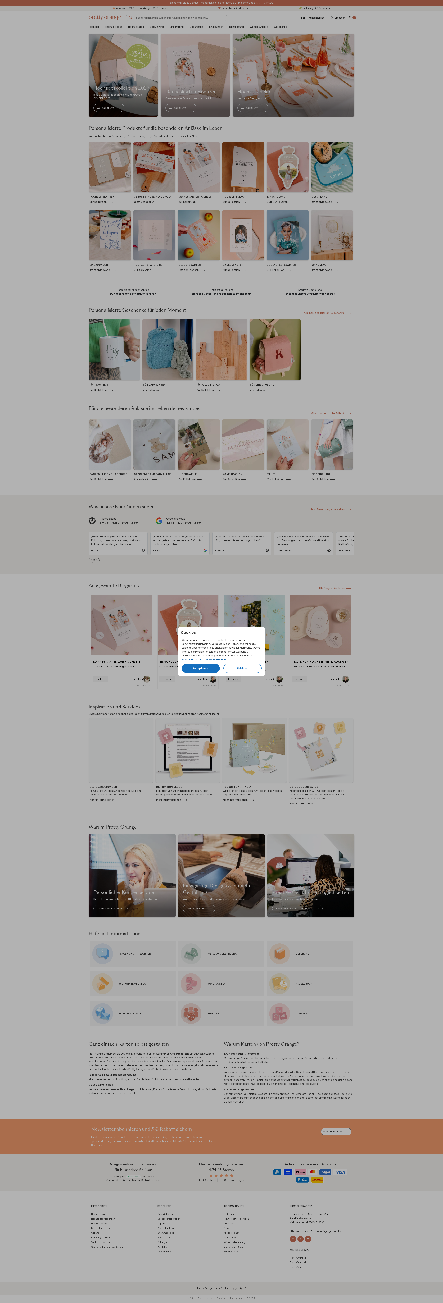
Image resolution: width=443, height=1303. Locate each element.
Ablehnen (242, 668)
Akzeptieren (200, 668)
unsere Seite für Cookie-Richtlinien (204, 659)
